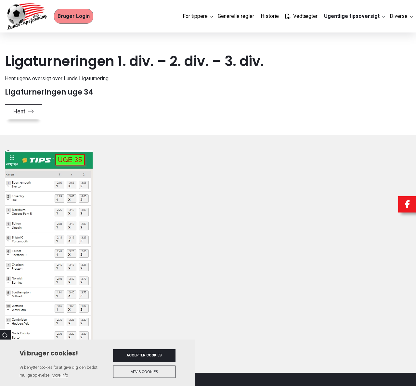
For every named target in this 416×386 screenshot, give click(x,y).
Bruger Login (74, 16)
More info (60, 375)
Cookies (5, 335)
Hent (19, 111)
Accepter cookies (144, 355)
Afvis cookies (144, 372)
